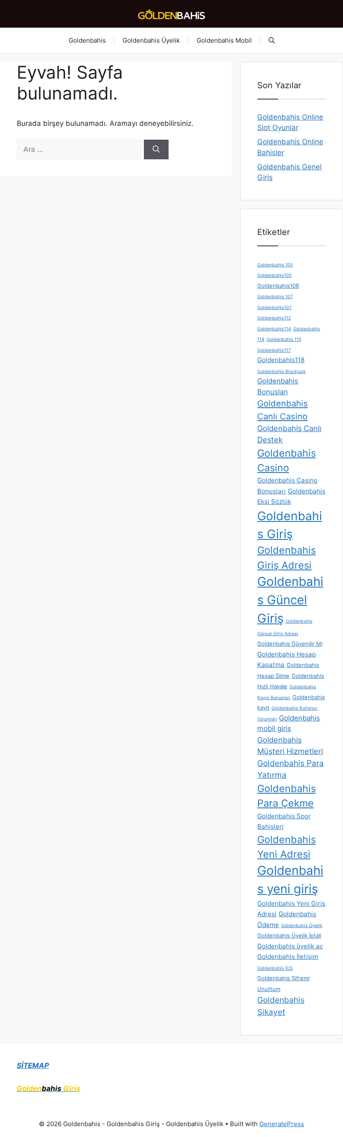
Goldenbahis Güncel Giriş (290, 600)
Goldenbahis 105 (275, 265)
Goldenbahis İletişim (287, 957)
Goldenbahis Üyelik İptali (289, 935)
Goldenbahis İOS (275, 968)
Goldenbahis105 (274, 275)
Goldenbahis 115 (283, 339)
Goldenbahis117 (274, 350)
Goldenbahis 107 (275, 296)
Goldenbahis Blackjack (281, 371)
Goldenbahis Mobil (224, 40)
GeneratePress (281, 1124)
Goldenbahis (87, 40)
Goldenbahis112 (274, 318)
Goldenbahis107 (274, 307)
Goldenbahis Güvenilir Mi (290, 643)
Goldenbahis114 (274, 329)
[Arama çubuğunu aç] (271, 40)
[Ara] (156, 150)
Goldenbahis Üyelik (151, 40)
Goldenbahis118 (281, 360)
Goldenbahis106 (278, 285)
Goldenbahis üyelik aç (290, 946)
